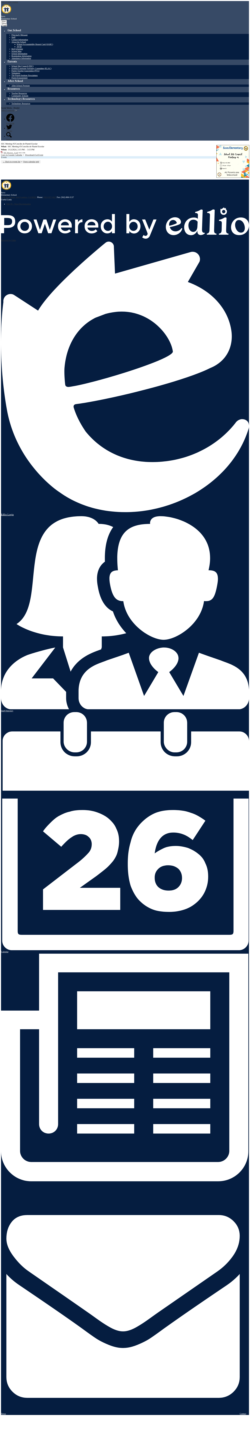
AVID (19, 47)
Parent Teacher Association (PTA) (25, 71)
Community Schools (19, 96)
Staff (13, 37)
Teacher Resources (19, 93)
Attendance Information (21, 58)
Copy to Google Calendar (11, 155)
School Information (19, 54)
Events (4, 157)
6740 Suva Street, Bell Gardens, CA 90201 (19, 197)
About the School (18, 42)
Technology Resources (20, 103)
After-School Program (20, 86)
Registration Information (21, 56)
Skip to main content (9, 2)
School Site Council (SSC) (22, 66)
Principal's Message (19, 35)
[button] (14, 31)
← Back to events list (11, 162)
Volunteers (15, 73)
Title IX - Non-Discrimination (18, 204)
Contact (243, 1414)
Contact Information (19, 40)
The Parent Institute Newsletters (24, 75)
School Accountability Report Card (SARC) (35, 44)
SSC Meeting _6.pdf (11, 153)
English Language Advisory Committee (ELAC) (31, 68)
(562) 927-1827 (50, 197)
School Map (16, 51)
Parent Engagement (19, 78)
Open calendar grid (31, 162)
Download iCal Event (34, 155)
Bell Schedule (17, 49)
